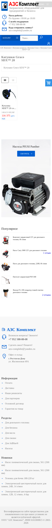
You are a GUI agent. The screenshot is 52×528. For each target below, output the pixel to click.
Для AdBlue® (11, 443)
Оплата (8, 383)
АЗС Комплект (5, 48)
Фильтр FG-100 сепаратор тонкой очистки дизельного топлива (28, 291)
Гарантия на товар (13, 409)
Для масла (9, 433)
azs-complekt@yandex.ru (20, 30)
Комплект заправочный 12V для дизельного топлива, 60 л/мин (29, 238)
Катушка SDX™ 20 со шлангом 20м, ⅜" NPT (8, 107)
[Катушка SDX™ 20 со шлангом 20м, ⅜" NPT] (9, 94)
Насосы (8, 448)
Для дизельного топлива (16, 422)
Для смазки (10, 438)
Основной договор (14, 403)
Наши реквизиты (13, 393)
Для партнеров (12, 398)
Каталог (7, 38)
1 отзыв (47, 253)
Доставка (9, 388)
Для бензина (10, 428)
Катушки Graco (33, 48)
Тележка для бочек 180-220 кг (19, 478)
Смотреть (24, 154)
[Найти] (41, 37)
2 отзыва (46, 295)
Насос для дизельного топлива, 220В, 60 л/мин (30, 264)
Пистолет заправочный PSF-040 (24, 277)
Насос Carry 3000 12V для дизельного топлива (30, 250)
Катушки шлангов (19, 48)
